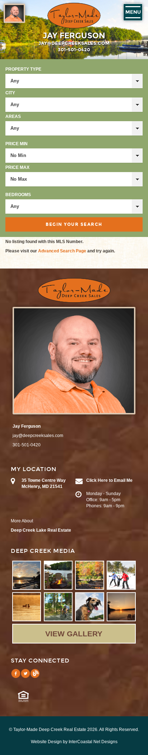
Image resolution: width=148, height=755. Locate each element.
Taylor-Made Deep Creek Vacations (74, 15)
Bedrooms (18, 194)
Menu (133, 12)
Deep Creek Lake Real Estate (41, 530)
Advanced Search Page (62, 250)
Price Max (17, 167)
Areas (13, 116)
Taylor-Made (74, 290)
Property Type (23, 69)
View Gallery (73, 634)
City (10, 92)
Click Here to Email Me (109, 480)
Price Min (16, 143)
